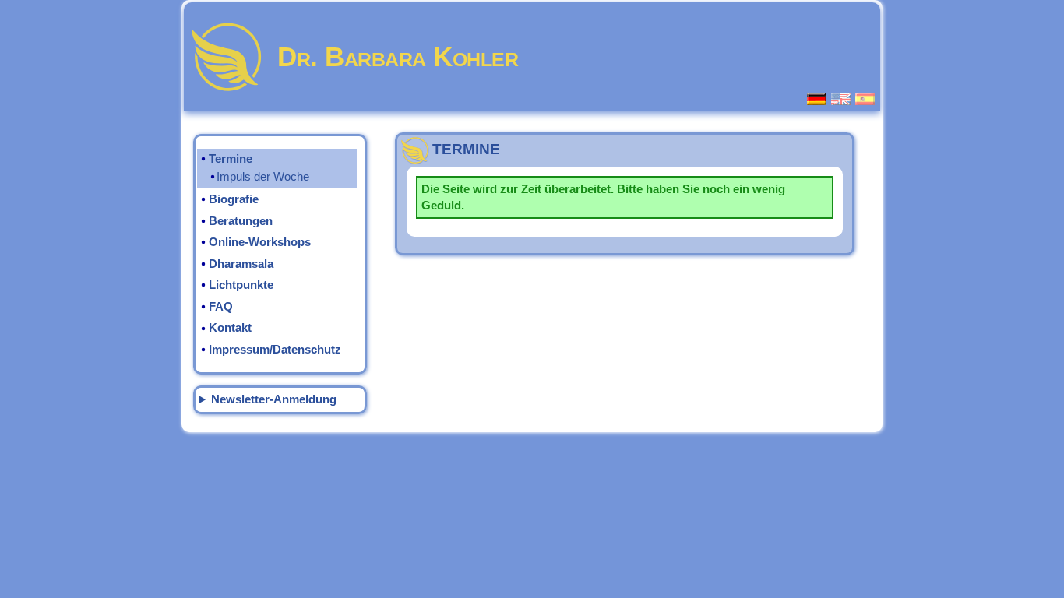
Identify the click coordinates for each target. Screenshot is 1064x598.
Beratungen (241, 221)
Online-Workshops (260, 242)
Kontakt (230, 328)
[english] (841, 99)
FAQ (221, 307)
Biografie (234, 199)
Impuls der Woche (263, 177)
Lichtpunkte (241, 285)
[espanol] (865, 99)
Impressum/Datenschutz (275, 349)
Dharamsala (241, 264)
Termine (230, 159)
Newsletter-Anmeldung (273, 399)
